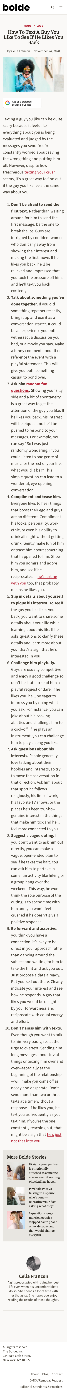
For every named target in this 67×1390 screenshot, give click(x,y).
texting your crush (40, 172)
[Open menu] (61, 7)
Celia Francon (20, 51)
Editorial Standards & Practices (41, 1386)
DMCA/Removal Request (46, 1380)
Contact (57, 1374)
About (35, 1374)
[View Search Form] (52, 7)
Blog (45, 1374)
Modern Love (33, 26)
